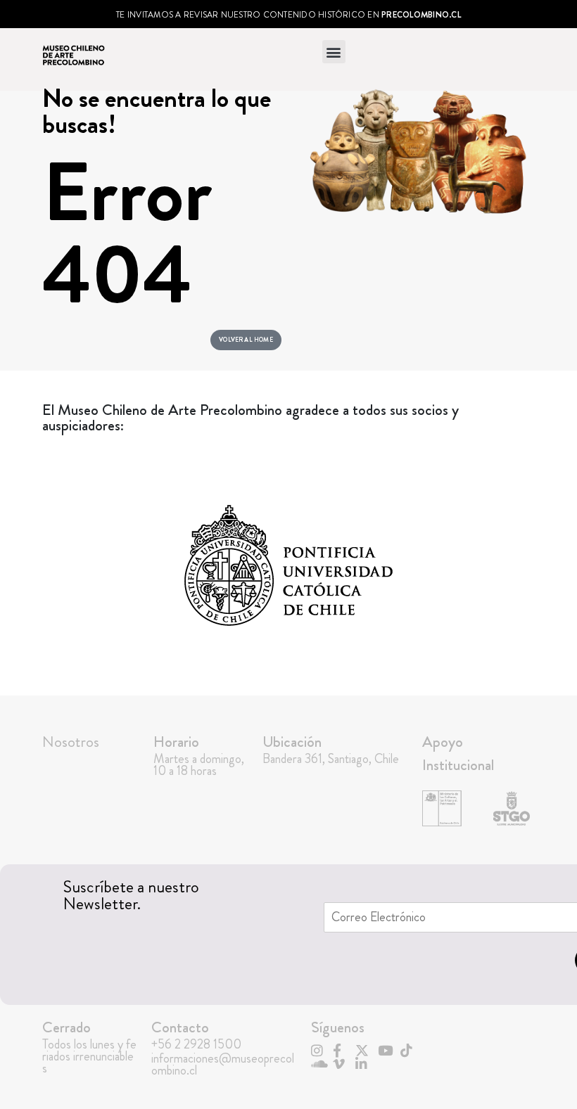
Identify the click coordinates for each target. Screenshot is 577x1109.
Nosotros (70, 741)
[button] (333, 51)
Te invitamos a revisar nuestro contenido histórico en (288, 14)
